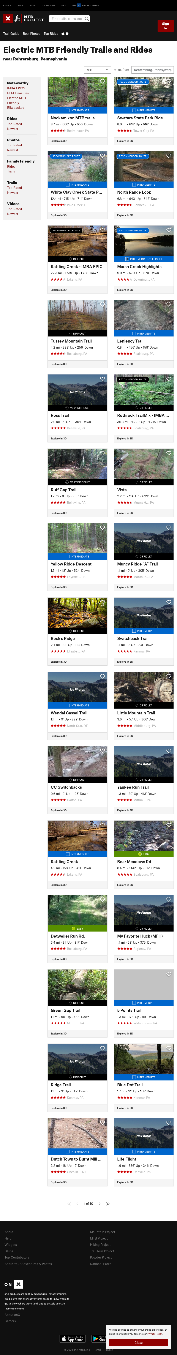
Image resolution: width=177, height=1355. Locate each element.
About (9, 1232)
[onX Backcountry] (85, 5)
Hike (33, 5)
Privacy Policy (154, 1334)
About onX (12, 1315)
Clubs (9, 1251)
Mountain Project (102, 1232)
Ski (64, 5)
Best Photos (31, 33)
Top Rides (51, 33)
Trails (11, 171)
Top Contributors (17, 1257)
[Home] (25, 18)
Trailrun (48, 5)
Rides (11, 166)
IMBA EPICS (16, 88)
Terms (97, 1349)
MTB (20, 5)
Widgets (11, 1244)
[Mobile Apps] (65, 33)
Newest (12, 129)
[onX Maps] (14, 1287)
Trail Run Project (102, 1251)
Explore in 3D (58, 140)
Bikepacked (15, 107)
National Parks (100, 1264)
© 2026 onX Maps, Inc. (77, 1349)
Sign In (165, 26)
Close (138, 1342)
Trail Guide (11, 33)
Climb (7, 5)
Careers (10, 1321)
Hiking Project (100, 1244)
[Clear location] (171, 70)
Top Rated (14, 124)
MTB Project (99, 1238)
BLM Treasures (18, 93)
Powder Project (101, 1257)
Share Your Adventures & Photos (28, 1264)
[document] (138, 1337)
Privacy (109, 1349)
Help (8, 1238)
